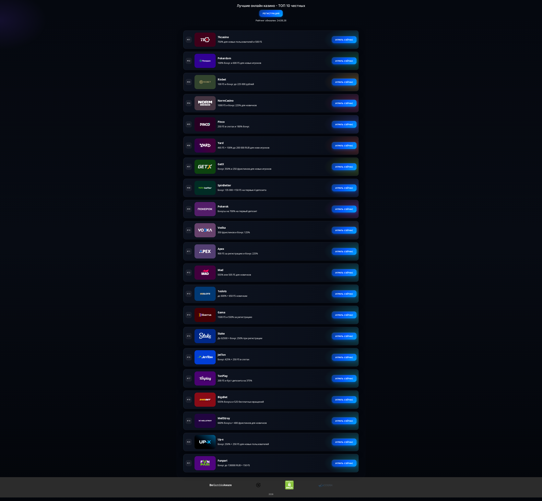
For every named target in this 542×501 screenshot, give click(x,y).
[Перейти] (221, 485)
